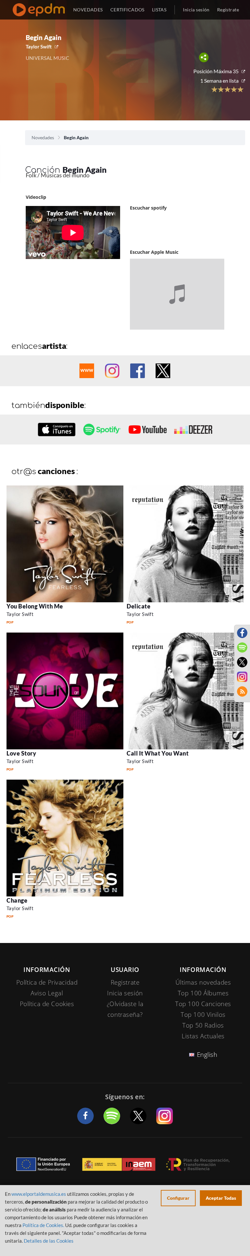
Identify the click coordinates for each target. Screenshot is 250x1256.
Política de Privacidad (47, 982)
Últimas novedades (203, 982)
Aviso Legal (47, 993)
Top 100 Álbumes (203, 993)
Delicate (138, 606)
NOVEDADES (88, 9)
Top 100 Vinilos (203, 1014)
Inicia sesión (196, 9)
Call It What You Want (157, 753)
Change (17, 900)
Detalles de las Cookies (49, 1241)
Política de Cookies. (43, 1225)
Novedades (43, 137)
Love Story (21, 753)
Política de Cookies (47, 1004)
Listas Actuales (203, 1036)
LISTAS (159, 9)
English (207, 1054)
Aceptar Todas (221, 1198)
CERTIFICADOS (127, 9)
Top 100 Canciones (203, 1004)
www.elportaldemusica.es (38, 1194)
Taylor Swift (39, 46)
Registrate (125, 982)
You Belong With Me (35, 606)
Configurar (178, 1198)
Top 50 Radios (203, 1025)
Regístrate (228, 9)
